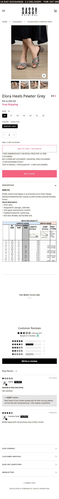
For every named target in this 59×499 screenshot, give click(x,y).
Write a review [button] (29, 361)
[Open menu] (6, 11)
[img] (7, 378)
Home (4, 22)
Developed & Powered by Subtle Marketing (29, 488)
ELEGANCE (17, 22)
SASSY (28, 483)
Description (8, 185)
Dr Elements (17, 498)
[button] (17, 344)
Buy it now (29, 174)
